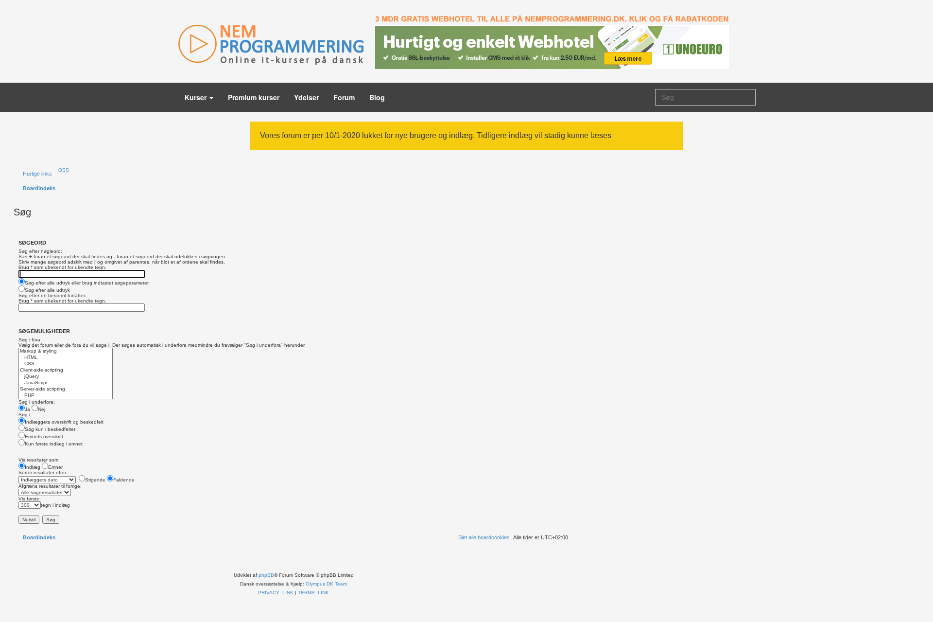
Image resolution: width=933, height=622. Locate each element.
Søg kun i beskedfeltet (50, 429)
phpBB (266, 575)
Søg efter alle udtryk (47, 290)
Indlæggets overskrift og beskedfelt (64, 422)
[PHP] (65, 395)
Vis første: (29, 498)
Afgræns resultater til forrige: (50, 486)
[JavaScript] (65, 383)
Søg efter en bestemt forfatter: (52, 295)
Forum (344, 97)
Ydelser (306, 97)
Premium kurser (253, 97)
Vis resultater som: (39, 459)
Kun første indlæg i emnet (54, 443)
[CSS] (65, 364)
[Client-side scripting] (65, 370)
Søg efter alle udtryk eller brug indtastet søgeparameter (87, 282)
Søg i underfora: (36, 402)
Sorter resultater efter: (43, 472)
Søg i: (25, 414)
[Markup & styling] (65, 351)
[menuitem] (61, 170)
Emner (55, 467)
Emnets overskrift (44, 436)
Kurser (196, 97)
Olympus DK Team (326, 583)
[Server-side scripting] (65, 389)
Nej (41, 409)
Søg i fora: (30, 339)
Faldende (124, 479)
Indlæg (32, 467)
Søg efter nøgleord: (40, 251)
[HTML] (65, 358)
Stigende (95, 479)
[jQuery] (65, 376)
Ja (27, 409)
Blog (377, 97)
